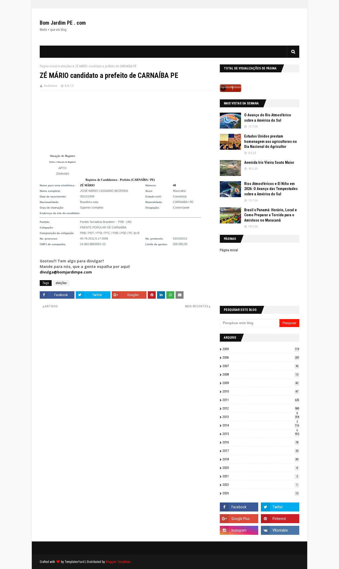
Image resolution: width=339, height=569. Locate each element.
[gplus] (239, 518)
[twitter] (280, 506)
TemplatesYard (74, 562)
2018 (260, 459)
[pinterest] (280, 518)
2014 (260, 425)
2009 (260, 383)
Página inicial (48, 66)
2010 (260, 391)
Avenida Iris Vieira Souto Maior (269, 162)
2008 (260, 374)
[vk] (280, 530)
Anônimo (50, 85)
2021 (260, 476)
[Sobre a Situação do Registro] (62, 162)
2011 (260, 400)
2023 (260, 485)
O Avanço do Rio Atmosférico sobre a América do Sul (267, 117)
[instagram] (239, 530)
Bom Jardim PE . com (63, 23)
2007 (260, 366)
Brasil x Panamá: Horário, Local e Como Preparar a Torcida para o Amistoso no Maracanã (270, 215)
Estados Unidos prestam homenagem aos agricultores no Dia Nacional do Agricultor (270, 141)
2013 (260, 417)
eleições (66, 66)
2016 (260, 442)
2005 (260, 349)
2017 (260, 451)
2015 (260, 434)
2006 (260, 357)
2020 (260, 468)
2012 (260, 408)
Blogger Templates (118, 562)
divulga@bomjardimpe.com (66, 272)
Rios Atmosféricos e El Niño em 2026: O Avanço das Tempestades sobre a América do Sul (271, 189)
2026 (260, 493)
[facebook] (239, 506)
